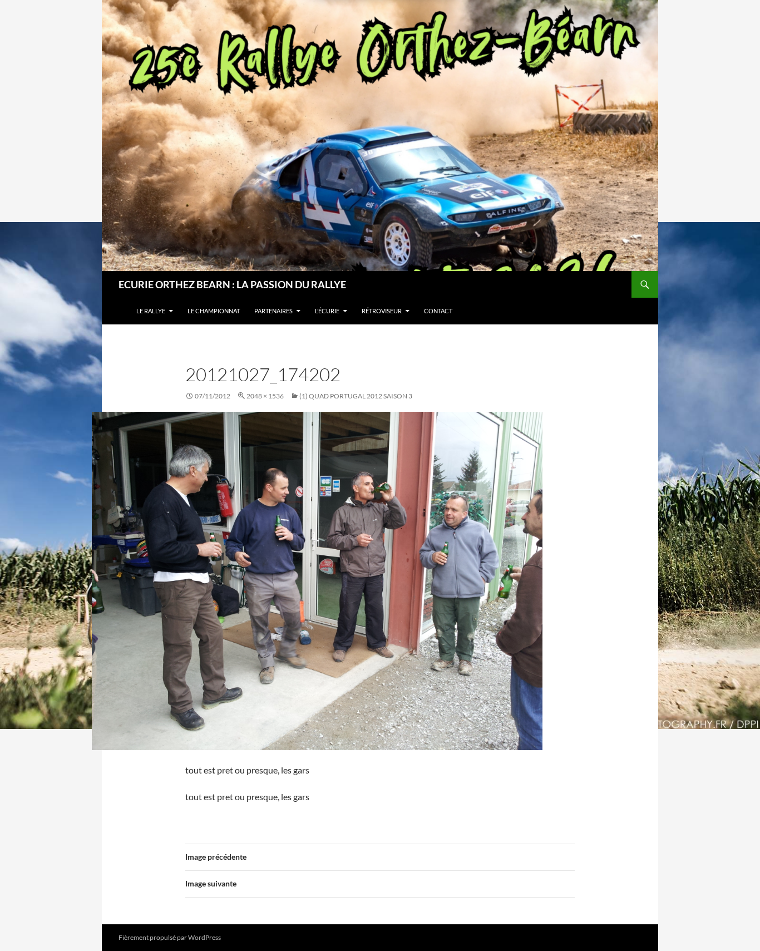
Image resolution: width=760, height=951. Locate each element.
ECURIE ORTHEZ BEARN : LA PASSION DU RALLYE (232, 284)
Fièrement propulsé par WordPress (170, 937)
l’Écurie (327, 310)
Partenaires (273, 310)
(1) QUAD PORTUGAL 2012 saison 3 (355, 396)
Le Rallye (150, 310)
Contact (438, 310)
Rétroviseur (382, 310)
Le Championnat (213, 310)
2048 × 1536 (265, 396)
